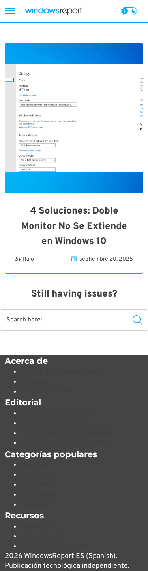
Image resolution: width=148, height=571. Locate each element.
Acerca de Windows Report (63, 371)
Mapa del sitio (42, 536)
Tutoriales (36, 484)
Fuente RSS (39, 526)
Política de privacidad (54, 546)
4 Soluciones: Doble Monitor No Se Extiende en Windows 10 (74, 226)
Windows (35, 504)
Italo (28, 259)
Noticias (34, 464)
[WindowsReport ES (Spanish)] (53, 11)
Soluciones (38, 474)
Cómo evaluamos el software (66, 443)
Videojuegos (40, 494)
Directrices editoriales (56, 413)
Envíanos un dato (47, 391)
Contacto (35, 381)
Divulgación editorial (53, 423)
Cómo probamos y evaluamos (66, 433)
